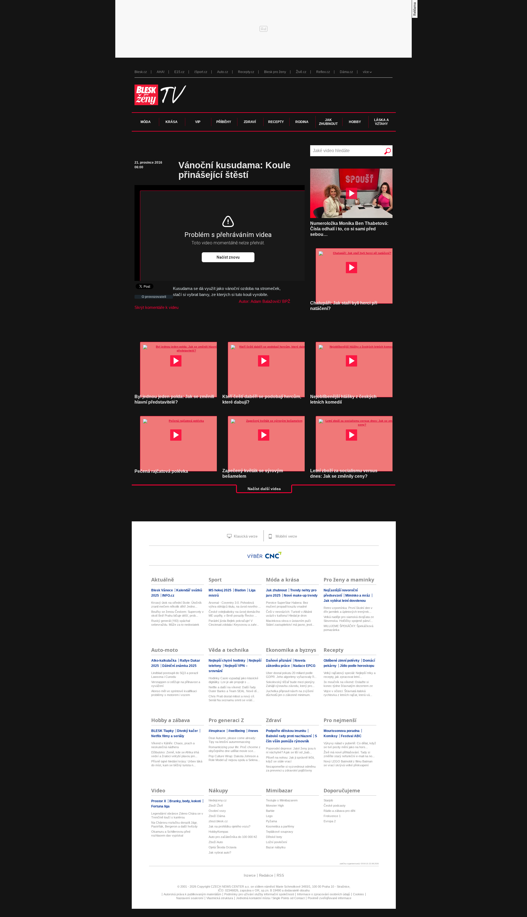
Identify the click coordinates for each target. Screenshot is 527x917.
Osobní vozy (217, 810)
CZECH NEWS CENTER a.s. (231, 886)
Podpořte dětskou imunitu (286, 731)
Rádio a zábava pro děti (339, 810)
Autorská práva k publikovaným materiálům (192, 894)
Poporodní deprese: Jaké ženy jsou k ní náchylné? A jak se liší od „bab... (291, 750)
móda (146, 122)
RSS (280, 875)
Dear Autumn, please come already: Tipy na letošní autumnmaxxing (232, 739)
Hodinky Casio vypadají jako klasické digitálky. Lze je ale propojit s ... (233, 680)
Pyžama (271, 821)
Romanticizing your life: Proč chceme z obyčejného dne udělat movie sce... (234, 749)
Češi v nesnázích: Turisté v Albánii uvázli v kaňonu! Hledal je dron (289, 613)
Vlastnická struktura (219, 898)
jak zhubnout (328, 122)
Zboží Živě (216, 805)
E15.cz (179, 72)
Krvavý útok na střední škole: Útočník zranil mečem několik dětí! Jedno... (176, 604)
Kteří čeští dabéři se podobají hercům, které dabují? (261, 399)
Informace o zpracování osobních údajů (323, 894)
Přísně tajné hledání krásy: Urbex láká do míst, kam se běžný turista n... (176, 763)
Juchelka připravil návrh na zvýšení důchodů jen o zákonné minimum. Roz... (289, 693)
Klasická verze (245, 536)
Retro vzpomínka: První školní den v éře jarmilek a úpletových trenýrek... (348, 609)
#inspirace (217, 731)
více (366, 72)
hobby (355, 122)
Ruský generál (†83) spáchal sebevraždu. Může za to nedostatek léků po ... (175, 623)
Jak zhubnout (277, 590)
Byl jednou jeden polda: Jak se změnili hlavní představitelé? (174, 399)
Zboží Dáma (217, 816)
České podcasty (335, 805)
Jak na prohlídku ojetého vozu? (229, 826)
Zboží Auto (216, 842)
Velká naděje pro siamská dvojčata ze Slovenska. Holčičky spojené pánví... (349, 618)
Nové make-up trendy (301, 595)
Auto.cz (222, 72)
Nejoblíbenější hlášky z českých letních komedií (343, 399)
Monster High (275, 805)
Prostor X (159, 801)
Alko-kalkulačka (164, 660)
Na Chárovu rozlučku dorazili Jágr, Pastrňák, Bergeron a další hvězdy (174, 824)
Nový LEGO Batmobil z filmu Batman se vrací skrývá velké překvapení (348, 763)
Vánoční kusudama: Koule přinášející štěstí (234, 170)
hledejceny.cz (218, 800)
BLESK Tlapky (163, 731)
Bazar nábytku (275, 847)
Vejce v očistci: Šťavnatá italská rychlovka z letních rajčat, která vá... (348, 693)
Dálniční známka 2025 (179, 666)
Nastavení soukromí (189, 898)
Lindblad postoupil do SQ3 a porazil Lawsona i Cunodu (174, 674)
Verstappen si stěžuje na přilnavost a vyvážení (175, 683)
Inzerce (250, 875)
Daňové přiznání (279, 660)
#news (253, 731)
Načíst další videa (264, 489)
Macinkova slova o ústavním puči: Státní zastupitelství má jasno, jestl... (290, 622)
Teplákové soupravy (279, 831)
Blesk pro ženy (275, 72)
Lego (269, 816)
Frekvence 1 (332, 816)
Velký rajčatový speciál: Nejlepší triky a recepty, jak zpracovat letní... (349, 674)
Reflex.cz (323, 72)
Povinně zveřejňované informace (329, 898)
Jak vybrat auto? (220, 852)
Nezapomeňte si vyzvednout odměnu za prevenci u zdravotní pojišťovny (291, 768)
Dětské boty (274, 836)
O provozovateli (154, 297)
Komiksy (331, 736)
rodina (302, 122)
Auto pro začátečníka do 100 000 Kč (233, 836)
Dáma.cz (346, 72)
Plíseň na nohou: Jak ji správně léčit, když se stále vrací (290, 759)
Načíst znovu (228, 257)
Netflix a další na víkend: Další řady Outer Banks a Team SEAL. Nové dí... (234, 689)
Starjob (328, 800)
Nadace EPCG (304, 666)
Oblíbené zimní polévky (342, 660)
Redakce (266, 875)
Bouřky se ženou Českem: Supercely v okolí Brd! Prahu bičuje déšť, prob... (177, 613)
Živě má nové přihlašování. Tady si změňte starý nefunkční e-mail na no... (349, 754)
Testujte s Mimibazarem (282, 800)
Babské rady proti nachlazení (289, 736)
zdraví (250, 122)
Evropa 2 (330, 821)
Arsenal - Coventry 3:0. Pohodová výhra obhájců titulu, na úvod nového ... (235, 604)
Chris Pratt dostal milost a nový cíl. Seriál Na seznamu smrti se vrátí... (232, 698)
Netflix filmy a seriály (167, 736)
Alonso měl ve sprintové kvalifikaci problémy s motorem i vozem (174, 693)
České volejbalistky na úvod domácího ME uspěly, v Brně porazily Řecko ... (234, 613)
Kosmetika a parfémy (280, 826)
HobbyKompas (218, 831)
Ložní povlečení (276, 842)
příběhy (223, 122)
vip (197, 122)
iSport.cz (200, 72)
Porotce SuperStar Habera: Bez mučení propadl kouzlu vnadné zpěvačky (287, 604)
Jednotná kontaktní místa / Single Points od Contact (270, 898)
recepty (276, 122)
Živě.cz (301, 72)
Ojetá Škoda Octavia (222, 847)
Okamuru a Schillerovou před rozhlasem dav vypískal (170, 833)
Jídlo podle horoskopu (357, 666)
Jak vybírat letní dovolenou (345, 601)
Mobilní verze (285, 536)
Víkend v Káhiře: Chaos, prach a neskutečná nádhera (173, 745)
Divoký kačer (188, 731)
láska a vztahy (381, 122)
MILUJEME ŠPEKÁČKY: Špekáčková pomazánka (348, 627)
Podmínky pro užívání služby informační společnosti (259, 894)
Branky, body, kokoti (185, 801)
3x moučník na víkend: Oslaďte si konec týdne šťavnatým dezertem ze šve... (348, 684)
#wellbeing (237, 731)
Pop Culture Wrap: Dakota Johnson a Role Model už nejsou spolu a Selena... (234, 758)
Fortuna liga (160, 806)
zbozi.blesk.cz (218, 821)
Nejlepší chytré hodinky (227, 660)
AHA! (160, 72)
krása (172, 122)
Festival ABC (351, 736)
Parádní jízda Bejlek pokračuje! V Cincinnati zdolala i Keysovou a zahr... (234, 622)
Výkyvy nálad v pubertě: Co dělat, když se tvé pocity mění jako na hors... (350, 745)
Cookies (358, 894)
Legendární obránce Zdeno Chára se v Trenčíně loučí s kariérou (177, 815)
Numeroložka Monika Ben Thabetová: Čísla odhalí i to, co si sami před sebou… (349, 229)
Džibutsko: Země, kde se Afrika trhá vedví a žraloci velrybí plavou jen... (175, 754)
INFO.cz (168, 595)
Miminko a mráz (358, 595)
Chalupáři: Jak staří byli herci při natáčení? (343, 306)
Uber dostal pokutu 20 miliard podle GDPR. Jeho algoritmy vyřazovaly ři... (291, 674)
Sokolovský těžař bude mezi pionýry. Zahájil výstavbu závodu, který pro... (290, 683)
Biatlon (240, 590)
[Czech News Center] (273, 555)
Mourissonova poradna (342, 731)
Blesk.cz (140, 72)
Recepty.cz (246, 72)
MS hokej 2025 (220, 590)
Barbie (270, 810)
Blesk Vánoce (162, 590)
